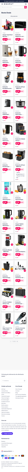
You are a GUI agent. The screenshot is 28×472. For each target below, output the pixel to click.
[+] (12, 29)
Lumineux (5, 196)
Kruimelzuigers (5, 399)
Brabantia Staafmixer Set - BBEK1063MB (19, 276)
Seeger (4, 32)
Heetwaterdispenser (6, 408)
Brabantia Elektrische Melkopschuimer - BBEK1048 (20, 61)
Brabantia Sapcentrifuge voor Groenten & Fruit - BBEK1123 (19, 198)
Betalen (3, 441)
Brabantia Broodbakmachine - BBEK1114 (7, 87)
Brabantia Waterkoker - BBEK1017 (6, 224)
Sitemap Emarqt (19, 398)
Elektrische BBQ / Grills (5, 393)
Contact (17, 391)
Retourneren (4, 445)
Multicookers (4, 405)
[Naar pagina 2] (17, 341)
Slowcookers (4, 407)
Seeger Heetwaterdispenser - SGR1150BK (20, 250)
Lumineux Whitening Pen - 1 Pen (7, 198)
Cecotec (4, 300)
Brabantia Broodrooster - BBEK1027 (19, 303)
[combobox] (12, 7)
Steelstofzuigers (5, 396)
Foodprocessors (5, 401)
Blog (16, 392)
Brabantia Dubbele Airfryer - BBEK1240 (20, 139)
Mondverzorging (5, 414)
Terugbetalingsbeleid (20, 396)
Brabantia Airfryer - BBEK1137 (20, 87)
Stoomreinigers (5, 398)
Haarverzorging (5, 412)
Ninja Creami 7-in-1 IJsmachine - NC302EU (7, 329)
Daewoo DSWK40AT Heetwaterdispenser (8, 113)
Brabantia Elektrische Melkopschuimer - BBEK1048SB (7, 61)
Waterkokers (4, 410)
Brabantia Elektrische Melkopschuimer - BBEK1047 (7, 139)
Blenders (3, 403)
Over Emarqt (18, 389)
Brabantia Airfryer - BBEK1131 (20, 165)
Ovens (3, 416)
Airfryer (3, 389)
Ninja (4, 326)
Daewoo (4, 111)
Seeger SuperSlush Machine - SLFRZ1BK (8, 35)
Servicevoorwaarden (20, 394)
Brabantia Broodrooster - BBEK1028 (6, 165)
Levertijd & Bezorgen (6, 443)
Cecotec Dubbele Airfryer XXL (7, 302)
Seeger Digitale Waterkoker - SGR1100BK (19, 224)
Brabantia (17, 32)
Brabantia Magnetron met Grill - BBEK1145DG (20, 35)
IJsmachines (4, 391)
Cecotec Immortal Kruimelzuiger (20, 328)
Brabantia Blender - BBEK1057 (7, 250)
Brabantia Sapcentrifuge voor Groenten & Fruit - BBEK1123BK (7, 276)
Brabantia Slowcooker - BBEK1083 (18, 113)
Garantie (3, 446)
